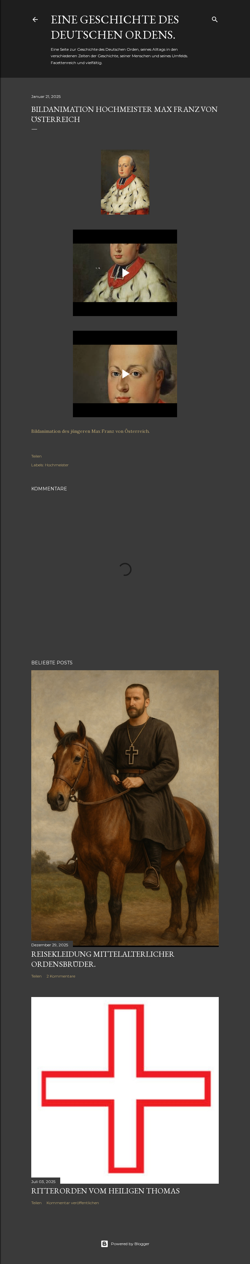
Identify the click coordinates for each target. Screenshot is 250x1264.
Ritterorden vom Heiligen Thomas (105, 1191)
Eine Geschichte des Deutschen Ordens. (115, 27)
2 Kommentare (61, 976)
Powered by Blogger (130, 1243)
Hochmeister (57, 464)
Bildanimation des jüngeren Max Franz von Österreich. (90, 431)
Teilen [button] (36, 456)
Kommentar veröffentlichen (73, 1202)
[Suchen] (215, 18)
